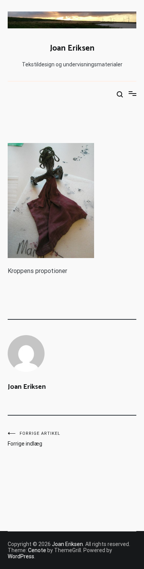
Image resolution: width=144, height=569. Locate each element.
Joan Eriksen (72, 48)
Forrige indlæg (34, 439)
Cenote (37, 550)
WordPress (21, 556)
